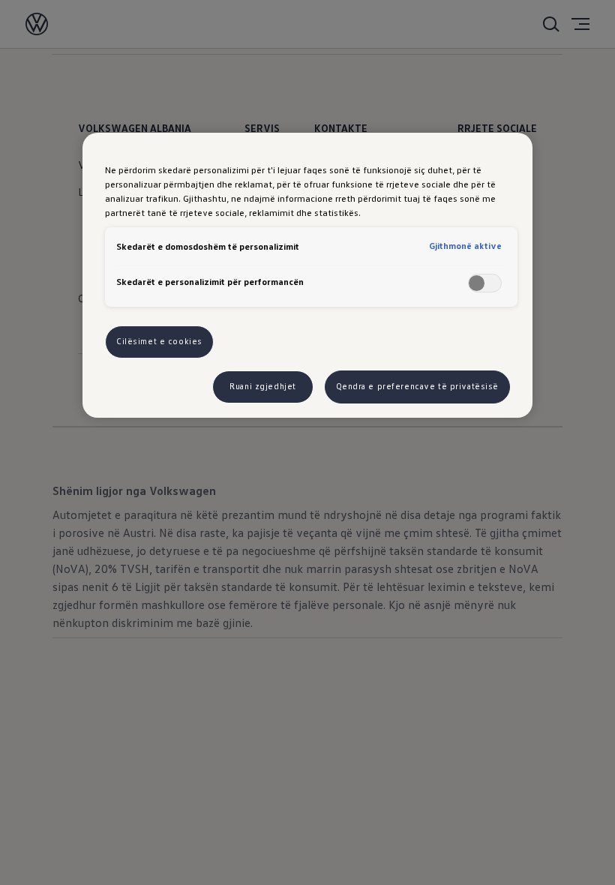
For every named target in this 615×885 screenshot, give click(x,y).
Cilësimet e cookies (159, 341)
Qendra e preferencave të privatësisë (418, 386)
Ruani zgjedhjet (263, 386)
